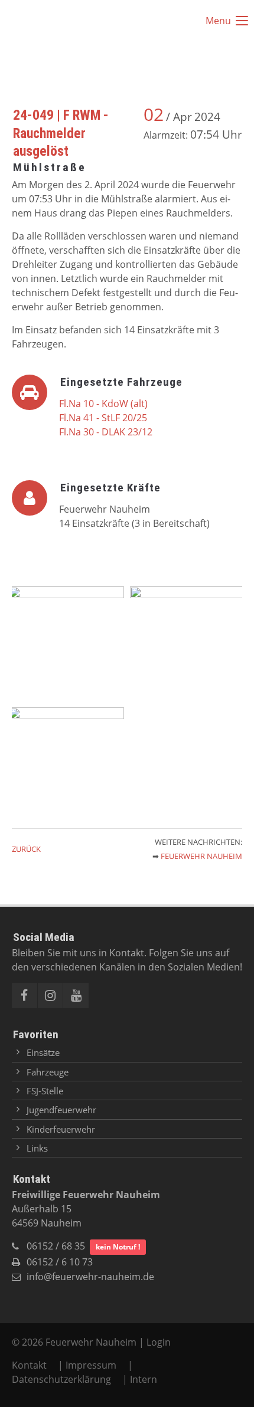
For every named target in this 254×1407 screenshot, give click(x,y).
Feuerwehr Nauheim (201, 856)
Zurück (26, 849)
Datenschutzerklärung (61, 1379)
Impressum (91, 1365)
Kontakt (30, 1365)
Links (37, 1148)
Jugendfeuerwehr (61, 1110)
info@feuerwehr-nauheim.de (90, 1276)
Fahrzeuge (48, 1072)
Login (158, 1342)
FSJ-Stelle (45, 1091)
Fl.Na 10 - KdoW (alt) (103, 403)
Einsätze (43, 1052)
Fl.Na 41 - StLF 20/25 (103, 417)
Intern (143, 1379)
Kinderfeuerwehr (61, 1129)
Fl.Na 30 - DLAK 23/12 (105, 431)
